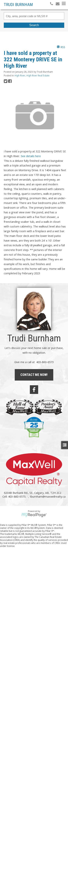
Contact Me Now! (34, 375)
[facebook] (34, 389)
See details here (31, 156)
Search (34, 25)
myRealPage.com (34, 515)
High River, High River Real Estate (32, 75)
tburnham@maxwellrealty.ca (48, 496)
